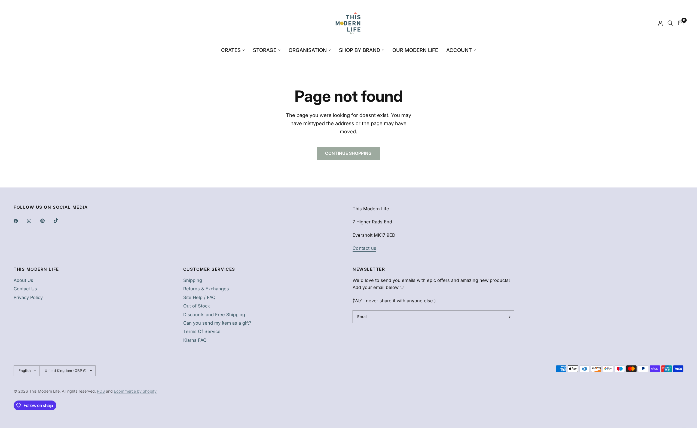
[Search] (670, 23)
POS (101, 391)
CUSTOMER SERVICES (209, 269)
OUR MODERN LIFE (415, 50)
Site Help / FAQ (199, 297)
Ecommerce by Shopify (135, 391)
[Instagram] (33, 221)
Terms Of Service (202, 331)
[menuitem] (233, 50)
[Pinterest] (46, 221)
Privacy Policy (28, 297)
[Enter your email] (508, 316)
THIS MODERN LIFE (36, 269)
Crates (231, 50)
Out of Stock (196, 306)
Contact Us (25, 288)
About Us (23, 280)
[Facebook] (20, 221)
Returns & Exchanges (206, 288)
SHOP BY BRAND (359, 50)
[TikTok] (60, 221)
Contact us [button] (364, 248)
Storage (264, 50)
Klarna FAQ (195, 340)
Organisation (308, 50)
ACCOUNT (459, 50)
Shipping (192, 280)
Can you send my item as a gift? (217, 323)
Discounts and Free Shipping (214, 314)
